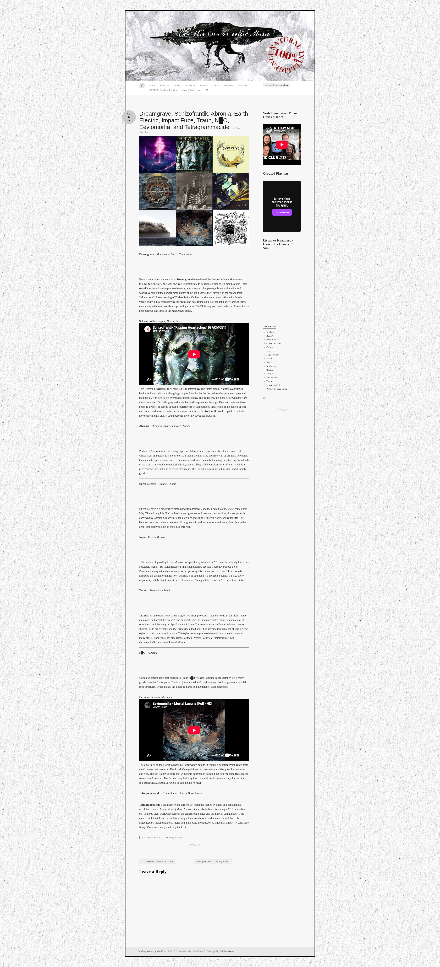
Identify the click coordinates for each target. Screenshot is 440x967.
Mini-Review (272, 354)
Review (269, 370)
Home (152, 85)
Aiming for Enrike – (213, 861)
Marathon (228, 85)
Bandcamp (165, 85)
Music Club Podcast (191, 90)
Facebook (190, 85)
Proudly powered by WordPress (152, 951)
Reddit (178, 85)
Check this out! (273, 343)
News (268, 362)
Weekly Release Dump (276, 389)
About (216, 85)
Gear (268, 351)
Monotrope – (157, 861)
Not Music (243, 85)
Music (269, 358)
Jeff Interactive (227, 951)
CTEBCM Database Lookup (163, 90)
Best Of (269, 336)
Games (269, 347)
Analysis (270, 332)
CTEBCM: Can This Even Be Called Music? (220, 46)
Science (270, 373)
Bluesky (204, 85)
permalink (283, 85)
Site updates (272, 377)
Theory (269, 381)
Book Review (272, 339)
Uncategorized (273, 385)
